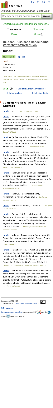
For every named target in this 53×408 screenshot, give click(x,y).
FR (49, 2)
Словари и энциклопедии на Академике (25, 10)
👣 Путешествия (7, 308)
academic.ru (11, 4)
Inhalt (6, 111)
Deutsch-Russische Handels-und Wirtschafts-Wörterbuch (26, 24)
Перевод (21, 57)
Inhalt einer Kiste (40, 93)
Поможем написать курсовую (30, 89)
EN (32, 2)
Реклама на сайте (32, 303)
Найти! (46, 16)
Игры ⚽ (38, 34)
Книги (14, 34)
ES (43, 2)
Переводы (38, 29)
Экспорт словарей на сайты (11, 312)
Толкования (14, 29)
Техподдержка (19, 303)
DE (38, 2)
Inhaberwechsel (14, 93)
